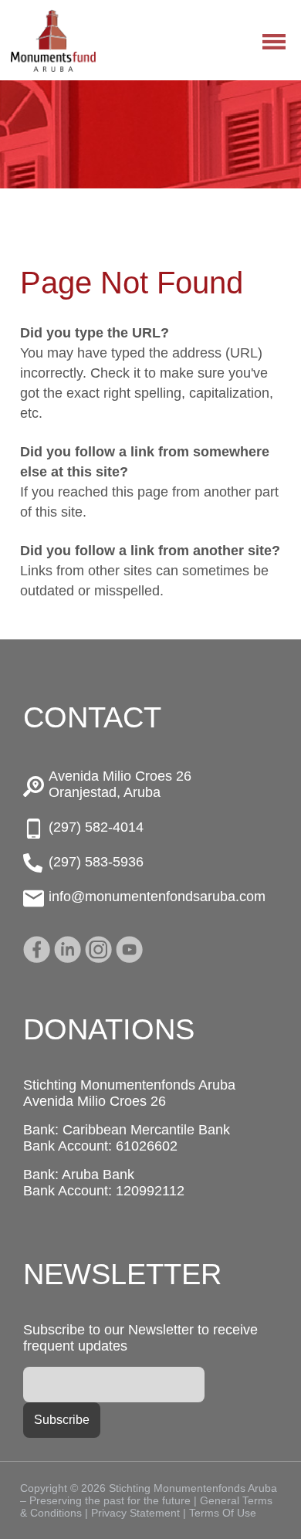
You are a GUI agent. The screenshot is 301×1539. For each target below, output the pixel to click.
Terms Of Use (222, 1513)
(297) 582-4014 (96, 827)
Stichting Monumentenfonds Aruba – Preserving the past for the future (53, 40)
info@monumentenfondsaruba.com (157, 896)
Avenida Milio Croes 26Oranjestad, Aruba (120, 784)
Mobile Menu (274, 41)
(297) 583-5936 (96, 862)
